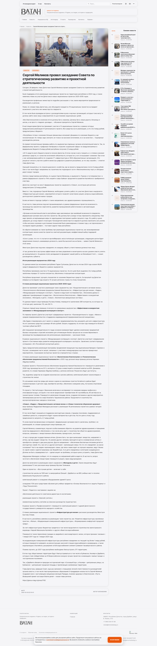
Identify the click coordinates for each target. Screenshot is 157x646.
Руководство (72, 19)
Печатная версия (117, 3)
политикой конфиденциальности (57, 640)
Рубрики (90, 19)
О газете (63, 19)
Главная (24, 19)
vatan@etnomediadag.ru (110, 625)
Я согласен (114, 640)
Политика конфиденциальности (48, 632)
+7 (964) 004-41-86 (109, 621)
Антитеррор (54, 19)
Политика (36, 70)
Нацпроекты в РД (43, 19)
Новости (32, 19)
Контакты (47, 4)
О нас (40, 4)
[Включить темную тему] (125, 3)
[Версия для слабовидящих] (129, 3)
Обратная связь (32, 632)
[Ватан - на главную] (31, 11)
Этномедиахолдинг (29, 4)
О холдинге (23, 632)
